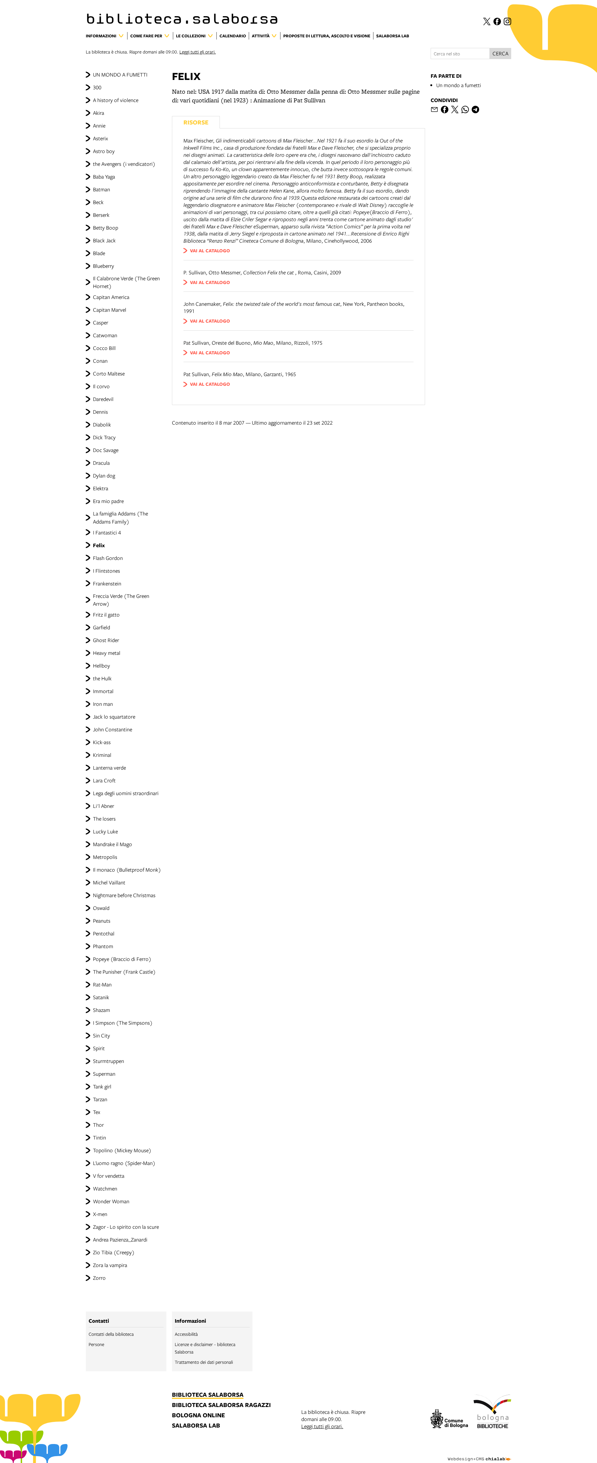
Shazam (101, 1009)
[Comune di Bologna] (449, 1419)
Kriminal (102, 754)
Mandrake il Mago (112, 844)
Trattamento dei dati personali (204, 1362)
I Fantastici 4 (107, 532)
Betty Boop (105, 227)
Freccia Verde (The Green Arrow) (121, 599)
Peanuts (101, 920)
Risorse (195, 122)
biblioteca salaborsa (207, 1395)
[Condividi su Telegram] (475, 109)
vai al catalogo (210, 250)
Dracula (101, 462)
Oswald (101, 907)
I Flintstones (106, 570)
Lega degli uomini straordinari (126, 793)
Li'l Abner (103, 805)
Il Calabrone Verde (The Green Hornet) (126, 282)
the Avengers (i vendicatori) (124, 163)
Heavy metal (106, 652)
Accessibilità (186, 1334)
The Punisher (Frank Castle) (124, 971)
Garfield (101, 627)
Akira (98, 112)
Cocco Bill (104, 348)
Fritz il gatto (106, 614)
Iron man (103, 703)
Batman (101, 189)
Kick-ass (102, 742)
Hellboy (101, 665)
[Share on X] (455, 109)
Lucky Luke (105, 831)
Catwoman (105, 335)
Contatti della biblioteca (111, 1334)
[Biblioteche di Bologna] (492, 1412)
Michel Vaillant (109, 882)
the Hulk (102, 678)
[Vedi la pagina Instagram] (507, 21)
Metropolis (105, 856)
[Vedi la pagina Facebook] (497, 21)
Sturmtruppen (108, 1061)
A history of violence (115, 100)
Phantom (103, 946)
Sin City (101, 1035)
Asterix (100, 138)
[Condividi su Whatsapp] (465, 109)
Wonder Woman (111, 1201)
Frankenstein (107, 583)
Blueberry (103, 265)
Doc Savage (105, 450)
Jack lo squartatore (114, 716)
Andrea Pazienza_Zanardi (120, 1239)
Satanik (101, 997)
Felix (99, 545)
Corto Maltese (109, 373)
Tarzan (100, 1099)
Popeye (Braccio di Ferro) (122, 958)
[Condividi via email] (434, 109)
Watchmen (105, 1188)
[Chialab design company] (479, 1453)
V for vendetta (108, 1175)
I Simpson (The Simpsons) (123, 1022)
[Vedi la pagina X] (487, 21)
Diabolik (102, 424)
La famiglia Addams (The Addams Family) (120, 517)
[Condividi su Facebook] (444, 109)
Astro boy (104, 151)
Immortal (103, 691)
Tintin (99, 1137)
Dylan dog (104, 475)
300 (97, 87)
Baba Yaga (104, 176)
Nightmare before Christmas (124, 895)
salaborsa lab (196, 1425)
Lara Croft (104, 780)
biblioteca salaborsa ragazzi (221, 1405)
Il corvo (101, 386)
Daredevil (103, 399)
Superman (104, 1073)
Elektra (100, 488)
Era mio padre (108, 501)
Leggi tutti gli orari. (197, 52)
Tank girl (102, 1086)
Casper (100, 322)
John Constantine (112, 729)
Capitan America (111, 297)
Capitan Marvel (109, 309)
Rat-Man (102, 984)
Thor (98, 1124)
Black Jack (104, 240)
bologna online (198, 1415)
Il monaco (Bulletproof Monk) (127, 869)
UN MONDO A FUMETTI (120, 74)
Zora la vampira (110, 1265)
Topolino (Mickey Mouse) (122, 1150)
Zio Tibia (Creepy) (114, 1252)
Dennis (100, 411)
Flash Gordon (108, 557)
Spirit (99, 1048)
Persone (96, 1344)
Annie (99, 125)
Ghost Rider (106, 640)
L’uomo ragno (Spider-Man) (124, 1163)
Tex (96, 1112)
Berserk (101, 214)
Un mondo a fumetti (458, 85)
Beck (98, 202)
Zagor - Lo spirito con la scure (126, 1226)
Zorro (99, 1277)
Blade (99, 253)
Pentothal (103, 933)
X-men (100, 1214)
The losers (104, 818)
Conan (100, 360)
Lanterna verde (109, 767)
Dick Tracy (104, 437)
